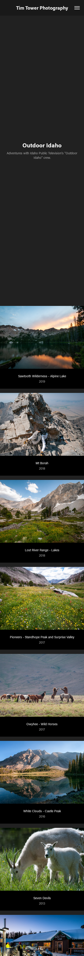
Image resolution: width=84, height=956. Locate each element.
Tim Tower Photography (42, 8)
